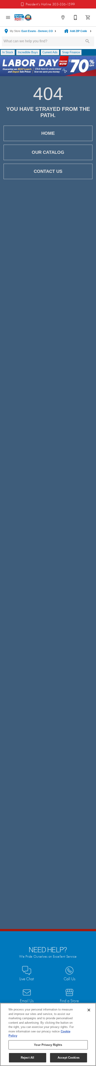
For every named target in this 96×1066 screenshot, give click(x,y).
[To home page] (23, 17)
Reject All (27, 1057)
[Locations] (63, 17)
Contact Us (48, 171)
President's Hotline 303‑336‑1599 (50, 4)
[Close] (89, 1010)
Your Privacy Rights (48, 1045)
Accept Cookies (68, 1057)
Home (48, 133)
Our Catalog (48, 152)
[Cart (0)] (88, 17)
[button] (8, 17)
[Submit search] (87, 41)
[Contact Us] (75, 17)
